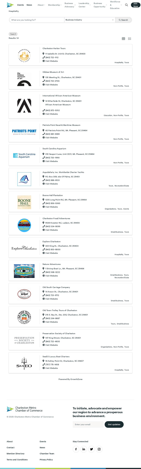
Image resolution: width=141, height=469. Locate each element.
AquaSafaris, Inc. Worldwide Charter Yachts (63, 172)
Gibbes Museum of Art (53, 72)
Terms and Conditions (17, 459)
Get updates (114, 424)
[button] (123, 39)
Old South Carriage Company (56, 287)
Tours (12, 34)
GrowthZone (76, 379)
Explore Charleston (51, 241)
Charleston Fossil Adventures (56, 218)
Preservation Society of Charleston (59, 333)
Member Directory (15, 453)
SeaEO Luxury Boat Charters (56, 356)
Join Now (135, 4)
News (29, 5)
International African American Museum (61, 95)
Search (124, 20)
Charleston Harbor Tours (54, 48)
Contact (10, 447)
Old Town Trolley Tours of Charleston (60, 310)
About (10, 441)
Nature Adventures (52, 264)
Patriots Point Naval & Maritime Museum (61, 125)
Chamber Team (47, 453)
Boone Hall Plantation (53, 195)
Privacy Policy (46, 459)
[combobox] (90, 20)
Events (20, 5)
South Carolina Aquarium (54, 148)
